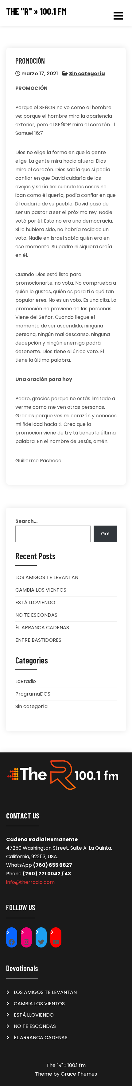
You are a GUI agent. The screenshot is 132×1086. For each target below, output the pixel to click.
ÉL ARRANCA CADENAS (42, 627)
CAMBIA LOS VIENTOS (40, 589)
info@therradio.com (30, 882)
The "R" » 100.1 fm (36, 11)
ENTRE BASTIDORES (38, 640)
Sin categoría (87, 73)
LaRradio (25, 681)
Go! (105, 533)
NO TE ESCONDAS (36, 615)
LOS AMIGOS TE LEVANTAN (46, 577)
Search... (26, 521)
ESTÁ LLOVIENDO (35, 602)
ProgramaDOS (32, 693)
